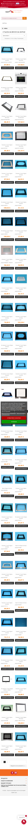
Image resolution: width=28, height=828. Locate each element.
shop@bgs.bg (5, 7)
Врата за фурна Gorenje (21, 545)
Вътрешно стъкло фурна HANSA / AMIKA (7, 689)
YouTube (15, 772)
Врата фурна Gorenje (7, 459)
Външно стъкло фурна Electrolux (21, 59)
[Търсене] (24, 18)
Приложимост (14, 35)
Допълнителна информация (9, 413)
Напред (9, 762)
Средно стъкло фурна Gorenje (21, 632)
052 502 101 (12, 3)
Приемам (14, 422)
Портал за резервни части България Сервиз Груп (14, 1)
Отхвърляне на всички (14, 418)
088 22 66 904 (5, 3)
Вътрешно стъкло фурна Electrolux (7, 88)
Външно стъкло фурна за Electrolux (21, 117)
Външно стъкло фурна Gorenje (7, 59)
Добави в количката (7, 67)
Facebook (12, 772)
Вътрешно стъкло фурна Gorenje (7, 202)
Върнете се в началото (18, 766)
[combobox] (11, 18)
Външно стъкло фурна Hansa (7, 260)
